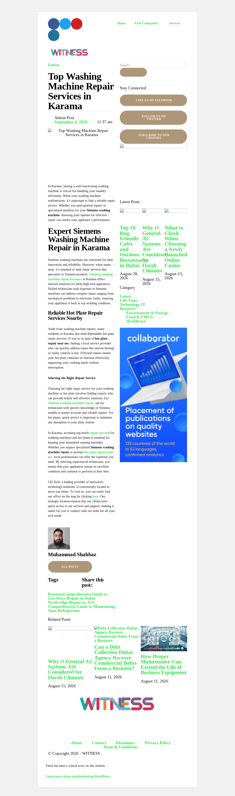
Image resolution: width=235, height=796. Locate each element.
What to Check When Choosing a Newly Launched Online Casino (176, 246)
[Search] (133, 72)
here (95, 496)
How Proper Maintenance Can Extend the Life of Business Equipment (164, 664)
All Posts (70, 566)
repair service (99, 433)
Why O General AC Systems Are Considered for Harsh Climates (70, 669)
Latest (53, 65)
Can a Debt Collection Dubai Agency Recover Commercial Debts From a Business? (115, 657)
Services (174, 23)
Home (121, 23)
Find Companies (146, 23)
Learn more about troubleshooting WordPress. (78, 776)
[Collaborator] (153, 460)
